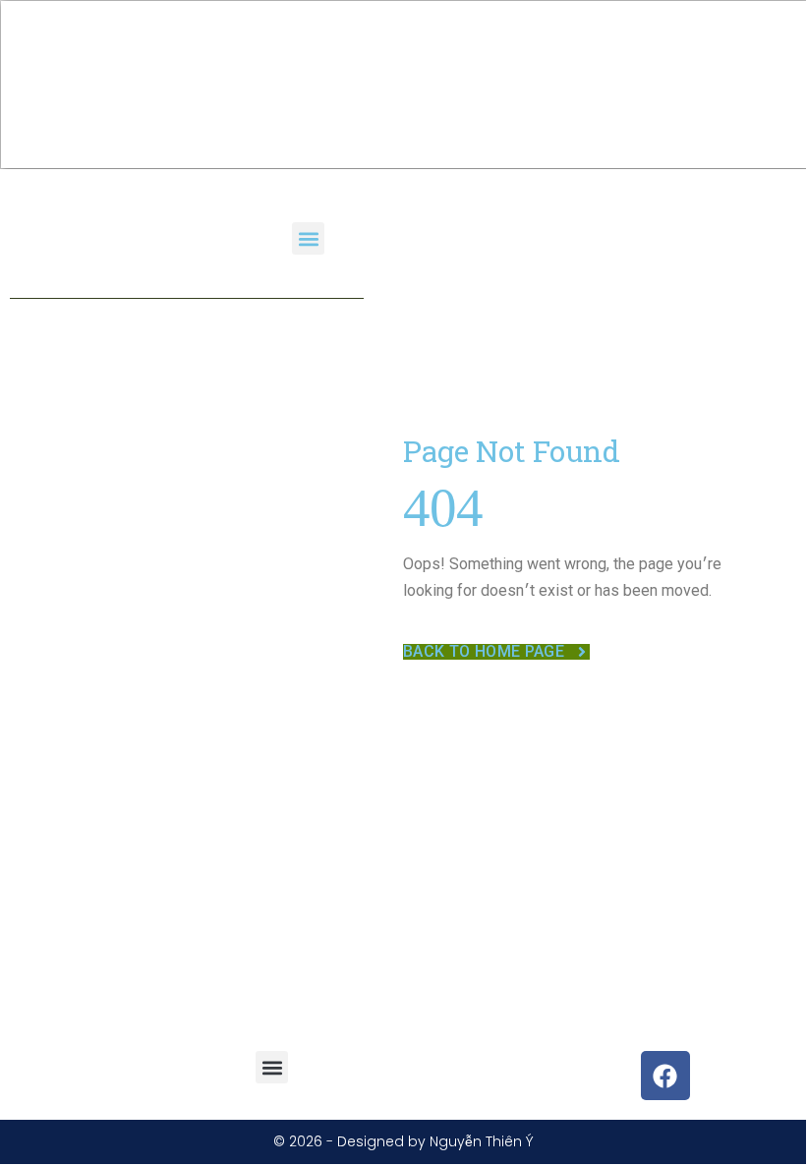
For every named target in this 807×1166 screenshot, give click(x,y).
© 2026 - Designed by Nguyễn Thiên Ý (403, 1141)
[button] (308, 238)
